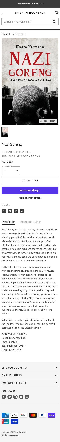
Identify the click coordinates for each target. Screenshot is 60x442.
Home (5, 34)
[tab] (8, 223)
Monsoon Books (28, 156)
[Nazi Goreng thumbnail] (5, 132)
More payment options (30, 198)
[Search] (54, 21)
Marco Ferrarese (18, 151)
